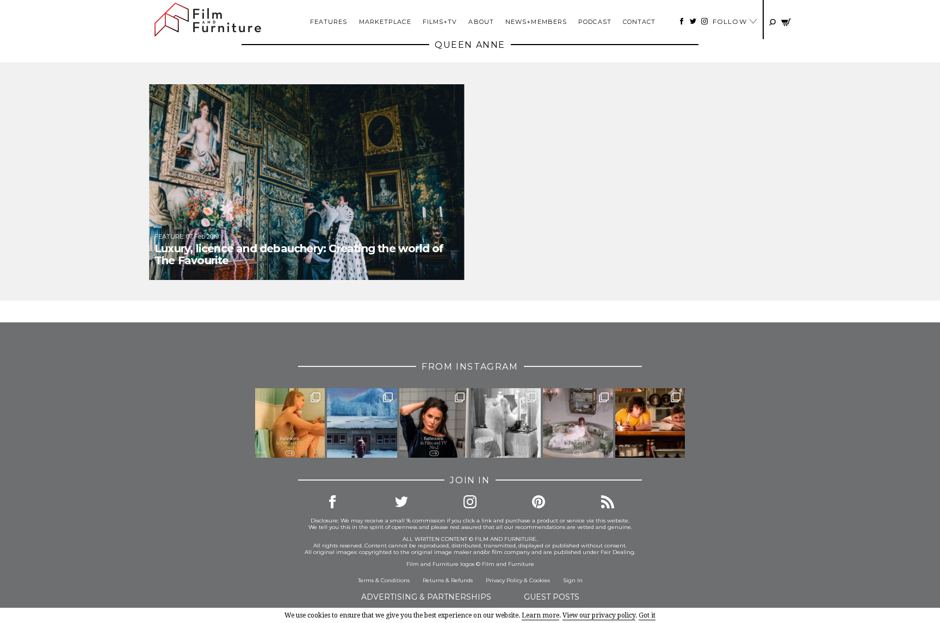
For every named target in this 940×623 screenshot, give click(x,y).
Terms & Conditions (384, 580)
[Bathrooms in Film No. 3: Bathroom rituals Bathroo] (290, 423)
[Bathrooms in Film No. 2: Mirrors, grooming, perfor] (434, 423)
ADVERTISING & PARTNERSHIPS (426, 597)
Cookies (539, 580)
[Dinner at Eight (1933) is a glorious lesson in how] (506, 423)
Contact (639, 22)
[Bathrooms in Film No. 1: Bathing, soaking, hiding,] (578, 423)
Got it (647, 615)
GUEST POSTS (551, 597)
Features (329, 22)
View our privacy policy (598, 615)
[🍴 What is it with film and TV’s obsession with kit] (650, 423)
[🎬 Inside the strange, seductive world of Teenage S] (362, 423)
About (481, 22)
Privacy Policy (504, 580)
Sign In (573, 580)
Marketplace (385, 22)
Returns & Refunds (448, 580)
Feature (168, 236)
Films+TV (440, 22)
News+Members (536, 22)
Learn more (540, 615)
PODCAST (594, 22)
